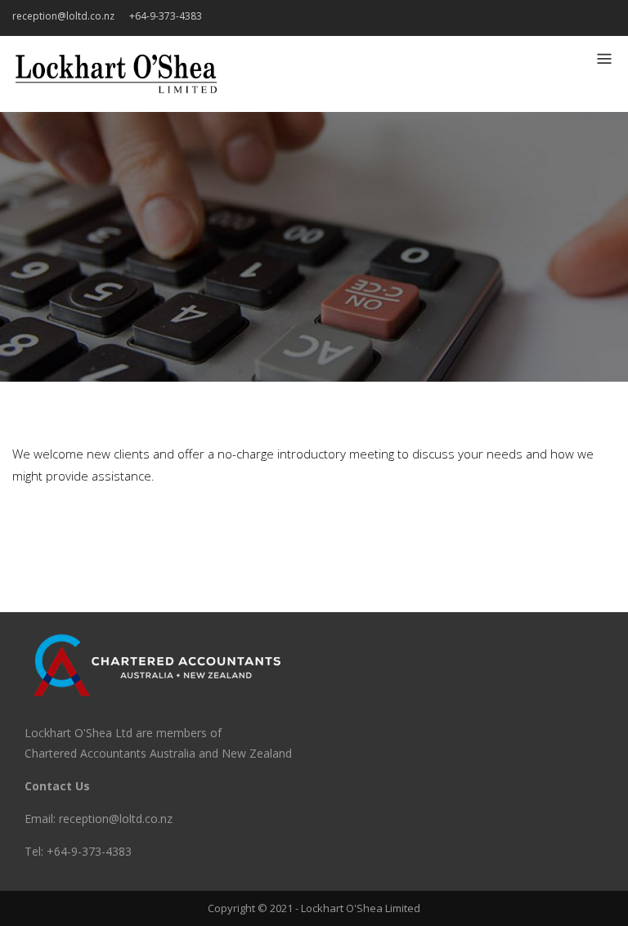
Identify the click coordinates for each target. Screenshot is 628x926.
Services (507, 19)
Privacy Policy (556, 19)
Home (482, 19)
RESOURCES (531, 19)
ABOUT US (580, 19)
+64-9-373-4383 (165, 16)
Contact (605, 19)
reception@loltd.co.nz (63, 16)
